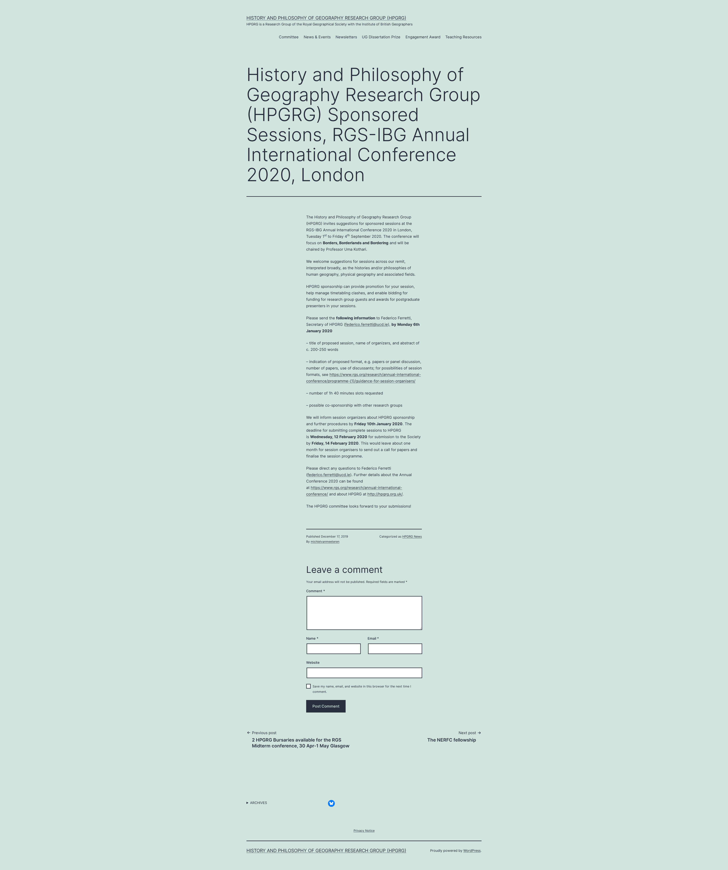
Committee (289, 37)
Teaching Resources (463, 37)
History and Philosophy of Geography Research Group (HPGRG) (326, 18)
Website (313, 663)
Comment (315, 591)
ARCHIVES (258, 803)
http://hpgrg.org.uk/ (384, 494)
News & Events (317, 37)
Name (312, 638)
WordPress (472, 851)
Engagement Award (423, 37)
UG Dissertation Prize (381, 37)
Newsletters (346, 37)
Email (373, 638)
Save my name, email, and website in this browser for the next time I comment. (362, 688)
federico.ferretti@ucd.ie (366, 324)
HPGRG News (412, 536)
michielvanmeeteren (325, 541)
